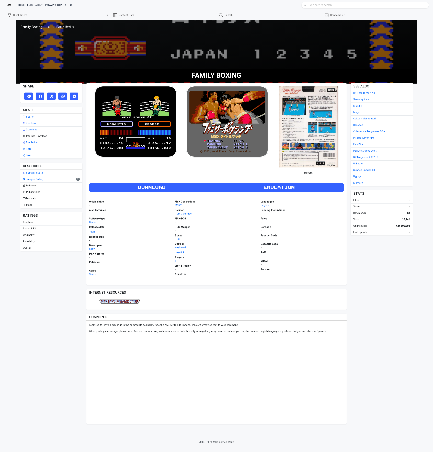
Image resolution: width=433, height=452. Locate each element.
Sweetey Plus (361, 99)
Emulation (32, 142)
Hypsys (357, 176)
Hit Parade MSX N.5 (364, 93)
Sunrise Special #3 (364, 170)
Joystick (179, 252)
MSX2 (178, 205)
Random (31, 123)
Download (31, 129)
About (39, 5)
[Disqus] (216, 378)
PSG (177, 239)
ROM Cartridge (183, 213)
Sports (93, 274)
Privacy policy (54, 5)
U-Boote (358, 163)
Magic (356, 112)
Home (21, 5)
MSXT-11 (358, 105)
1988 (92, 232)
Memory (358, 183)
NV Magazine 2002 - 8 (365, 157)
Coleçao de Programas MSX (369, 131)
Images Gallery (35, 179)
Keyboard (180, 247)
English (265, 205)
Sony (92, 248)
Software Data (34, 172)
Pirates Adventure (363, 138)
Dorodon (358, 125)
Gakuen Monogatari (364, 118)
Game (92, 222)
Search (30, 116)
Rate (28, 149)
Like (28, 155)
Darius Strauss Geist (365, 150)
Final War (358, 144)
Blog (30, 5)
